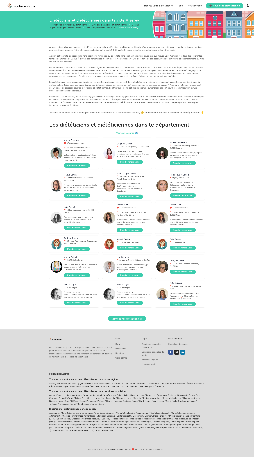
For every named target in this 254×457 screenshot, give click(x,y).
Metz (145, 398)
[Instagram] (176, 352)
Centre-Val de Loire (119, 383)
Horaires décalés (91, 418)
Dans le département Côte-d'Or (100, 27)
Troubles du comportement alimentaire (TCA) (73, 430)
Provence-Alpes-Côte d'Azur (150, 386)
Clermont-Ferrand (57, 398)
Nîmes (66, 401)
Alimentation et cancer (104, 413)
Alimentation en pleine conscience (76, 413)
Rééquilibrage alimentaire (76, 424)
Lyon (129, 398)
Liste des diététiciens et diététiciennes (110, 24)
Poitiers (101, 401)
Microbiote (79, 421)
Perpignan (91, 401)
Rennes (117, 401)
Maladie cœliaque (119, 418)
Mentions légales (150, 359)
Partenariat (120, 348)
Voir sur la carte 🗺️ (127, 133)
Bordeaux (161, 395)
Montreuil (166, 398)
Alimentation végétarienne (183, 413)
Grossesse (77, 418)
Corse (132, 383)
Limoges (121, 398)
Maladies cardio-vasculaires (141, 418)
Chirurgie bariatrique (106, 415)
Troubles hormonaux (105, 430)
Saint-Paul (171, 401)
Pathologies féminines (128, 421)
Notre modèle (195, 5)
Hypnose (105, 418)
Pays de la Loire (128, 386)
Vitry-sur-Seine (97, 404)
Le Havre (96, 398)
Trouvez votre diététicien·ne (159, 5)
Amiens (70, 395)
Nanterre (194, 398)
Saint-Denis (144, 401)
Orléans (74, 401)
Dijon (77, 398)
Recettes (119, 353)
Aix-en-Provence (57, 395)
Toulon (192, 401)
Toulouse (53, 404)
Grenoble (86, 398)
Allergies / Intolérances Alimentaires (78, 415)
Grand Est (141, 383)
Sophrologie (188, 424)
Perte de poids (177, 421)
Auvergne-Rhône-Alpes (60, 383)
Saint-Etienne (158, 401)
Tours (72, 404)
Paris (82, 401)
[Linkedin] (182, 352)
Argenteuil (97, 395)
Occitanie (115, 386)
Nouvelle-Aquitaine (100, 386)
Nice (60, 401)
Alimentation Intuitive (125, 413)
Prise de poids (192, 421)
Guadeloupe (153, 383)
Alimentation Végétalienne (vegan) (153, 413)
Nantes (52, 401)
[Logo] (21, 5)
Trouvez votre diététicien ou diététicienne (69, 24)
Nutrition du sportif (108, 421)
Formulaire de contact (178, 344)
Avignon (140, 395)
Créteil (70, 398)
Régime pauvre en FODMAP (103, 424)
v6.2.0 (163, 449)
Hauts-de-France (177, 383)
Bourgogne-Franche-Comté (86, 383)
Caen (198, 395)
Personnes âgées (161, 421)
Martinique (63, 386)
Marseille (137, 398)
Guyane (164, 383)
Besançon (150, 395)
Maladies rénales (64, 421)
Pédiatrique (145, 421)
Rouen (135, 401)
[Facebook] (170, 352)
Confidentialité (148, 364)
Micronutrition (91, 421)
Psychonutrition (56, 424)
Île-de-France (193, 383)
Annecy (87, 395)
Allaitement (54, 415)
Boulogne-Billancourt (177, 395)
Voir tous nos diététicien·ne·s (127, 318)
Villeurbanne (82, 404)
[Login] (248, 5)
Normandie (84, 386)
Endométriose (63, 418)
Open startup (121, 357)
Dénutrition (138, 415)
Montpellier (155, 398)
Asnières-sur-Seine (113, 395)
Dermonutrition (152, 415)
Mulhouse (176, 398)
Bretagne (104, 383)
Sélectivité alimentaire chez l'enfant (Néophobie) (140, 424)
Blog (117, 344)
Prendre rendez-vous (77, 165)
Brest (191, 395)
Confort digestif (124, 415)
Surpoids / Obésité (73, 427)
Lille (113, 398)
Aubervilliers (129, 395)
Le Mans (106, 398)
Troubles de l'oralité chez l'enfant (99, 427)
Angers (79, 395)
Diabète (163, 415)
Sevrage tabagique (173, 424)
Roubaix (126, 401)
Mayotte (74, 386)
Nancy (186, 398)
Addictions (54, 413)
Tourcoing (63, 404)
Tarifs (180, 5)
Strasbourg (183, 401)
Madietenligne (116, 449)
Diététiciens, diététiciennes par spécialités (72, 408)
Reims (109, 401)
